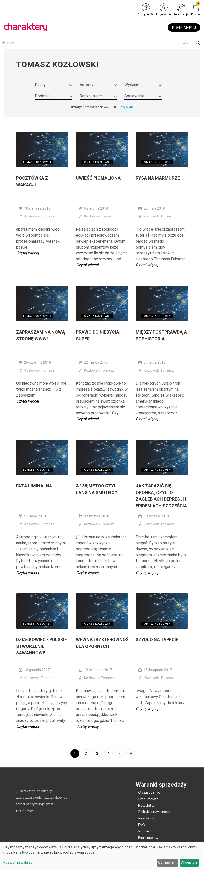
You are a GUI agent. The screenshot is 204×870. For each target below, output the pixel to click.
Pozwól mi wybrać (17, 862)
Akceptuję (189, 862)
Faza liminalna (34, 485)
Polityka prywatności (154, 811)
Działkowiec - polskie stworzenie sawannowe (41, 646)
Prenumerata (148, 799)
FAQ (141, 824)
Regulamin (146, 818)
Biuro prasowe (149, 837)
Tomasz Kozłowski (37, 162)
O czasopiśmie (149, 792)
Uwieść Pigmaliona (98, 178)
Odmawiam (167, 862)
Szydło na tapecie (157, 639)
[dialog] (102, 856)
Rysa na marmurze (158, 178)
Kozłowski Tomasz (39, 216)
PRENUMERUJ (184, 28)
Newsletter (147, 805)
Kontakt (144, 831)
